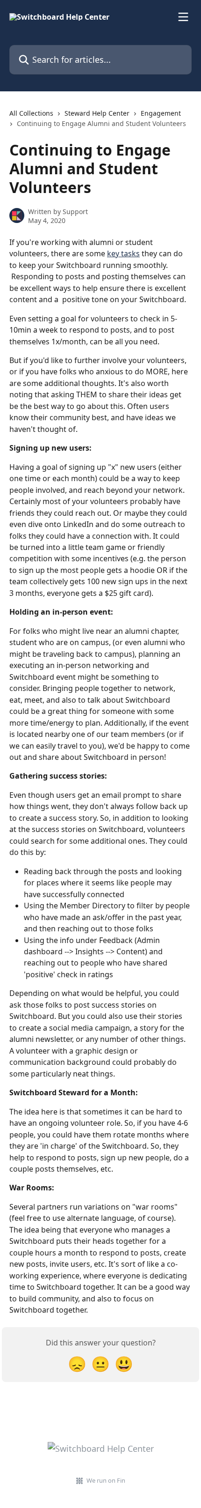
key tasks (123, 253)
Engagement (161, 113)
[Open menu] (183, 16)
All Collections (31, 113)
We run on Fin (105, 1480)
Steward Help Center (97, 113)
